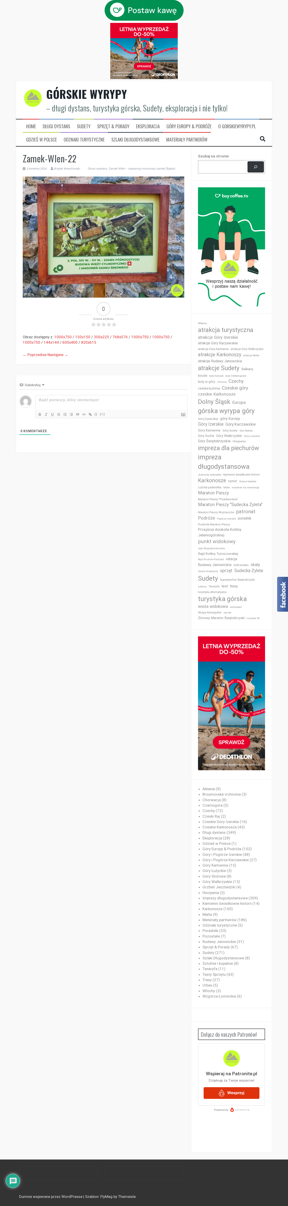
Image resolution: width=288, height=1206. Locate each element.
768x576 (120, 337)
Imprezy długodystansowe (225, 898)
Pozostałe (211, 936)
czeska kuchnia (209, 388)
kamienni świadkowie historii (241, 474)
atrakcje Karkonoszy (219, 354)
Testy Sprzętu (214, 974)
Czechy (236, 381)
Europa (239, 402)
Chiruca (222, 381)
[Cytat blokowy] (77, 414)
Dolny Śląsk (214, 401)
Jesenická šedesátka (209, 474)
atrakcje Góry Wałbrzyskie (247, 349)
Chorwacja (211, 800)
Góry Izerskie (210, 424)
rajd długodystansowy (211, 548)
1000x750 (63, 337)
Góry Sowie (230, 430)
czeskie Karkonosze (217, 394)
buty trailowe (216, 375)
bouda (202, 376)
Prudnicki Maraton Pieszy (214, 524)
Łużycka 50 (253, 618)
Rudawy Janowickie (215, 564)
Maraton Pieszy (213, 493)
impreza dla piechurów (228, 448)
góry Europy (230, 418)
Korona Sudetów (247, 481)
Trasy (207, 980)
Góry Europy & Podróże (189, 126)
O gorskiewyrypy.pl (237, 126)
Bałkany (247, 369)
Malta (226, 487)
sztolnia (202, 586)
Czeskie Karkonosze (219, 827)
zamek (227, 612)
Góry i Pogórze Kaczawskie (225, 860)
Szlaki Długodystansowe (135, 139)
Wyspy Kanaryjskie (209, 612)
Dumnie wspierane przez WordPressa (51, 1196)
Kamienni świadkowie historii (227, 903)
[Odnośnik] (90, 414)
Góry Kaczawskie (240, 424)
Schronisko (241, 565)
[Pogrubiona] (40, 414)
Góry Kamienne (209, 430)
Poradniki (210, 930)
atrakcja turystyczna (225, 330)
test (225, 586)
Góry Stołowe (246, 430)
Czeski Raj (211, 816)
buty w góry (206, 382)
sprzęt (226, 570)
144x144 (51, 342)
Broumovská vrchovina (221, 794)
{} (96, 414)
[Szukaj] (256, 167)
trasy (234, 586)
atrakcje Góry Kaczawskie (218, 343)
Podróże (206, 518)
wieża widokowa (213, 606)
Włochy (208, 991)
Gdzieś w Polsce (41, 139)
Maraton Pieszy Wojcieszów (216, 512)
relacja (231, 559)
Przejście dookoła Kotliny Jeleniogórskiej (219, 532)
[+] (102, 414)
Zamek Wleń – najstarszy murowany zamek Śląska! (142, 168)
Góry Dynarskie (208, 418)
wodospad (236, 607)
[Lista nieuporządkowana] (71, 414)
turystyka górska (222, 599)
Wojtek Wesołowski (67, 168)
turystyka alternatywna (212, 592)
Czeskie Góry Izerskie (220, 821)
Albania (202, 323)
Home (31, 126)
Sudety (83, 126)
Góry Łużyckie (252, 436)
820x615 (88, 342)
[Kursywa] (46, 414)
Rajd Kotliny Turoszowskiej (218, 554)
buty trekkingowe (235, 375)
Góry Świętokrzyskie (214, 441)
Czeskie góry (235, 388)
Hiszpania (239, 441)
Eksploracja (148, 126)
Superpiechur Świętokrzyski (237, 579)
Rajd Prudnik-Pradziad (211, 559)
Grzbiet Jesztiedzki (218, 887)
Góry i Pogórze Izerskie (222, 854)
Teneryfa (214, 586)
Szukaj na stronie (213, 156)
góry (248, 411)
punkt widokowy (217, 541)
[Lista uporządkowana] (65, 414)
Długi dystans (56, 126)
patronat (245, 511)
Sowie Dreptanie (208, 571)
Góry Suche (206, 436)
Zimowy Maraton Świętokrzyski (221, 618)
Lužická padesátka (209, 487)
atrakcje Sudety (218, 368)
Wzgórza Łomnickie (219, 996)
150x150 (82, 337)
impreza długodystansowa (224, 461)
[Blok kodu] (84, 414)
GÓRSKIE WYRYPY (86, 94)
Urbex (207, 985)
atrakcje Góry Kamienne (213, 349)
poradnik (244, 518)
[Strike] (59, 414)
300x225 (101, 337)
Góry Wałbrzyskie (229, 436)
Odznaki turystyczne (84, 139)
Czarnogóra (212, 805)
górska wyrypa (219, 411)
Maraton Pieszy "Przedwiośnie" (218, 499)
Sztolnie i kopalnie (217, 963)
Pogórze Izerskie (226, 518)
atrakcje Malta (251, 355)
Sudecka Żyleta (248, 570)
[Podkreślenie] (52, 414)
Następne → (57, 354)
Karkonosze (212, 480)
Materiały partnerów (186, 139)
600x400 (70, 342)
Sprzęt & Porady (113, 126)
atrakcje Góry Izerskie (218, 337)
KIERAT (232, 481)
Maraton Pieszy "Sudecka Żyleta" (230, 504)
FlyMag (106, 1196)
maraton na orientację (245, 487)
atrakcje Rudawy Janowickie (220, 361)
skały (255, 564)
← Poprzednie (35, 354)
